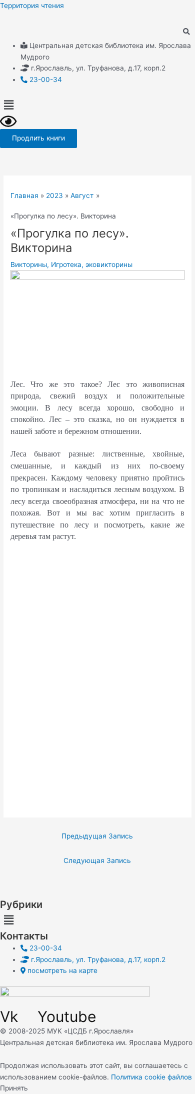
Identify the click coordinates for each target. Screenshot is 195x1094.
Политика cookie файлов (151, 1077)
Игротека (66, 264)
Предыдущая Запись (97, 836)
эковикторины (109, 264)
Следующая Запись (97, 860)
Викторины (28, 264)
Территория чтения (32, 6)
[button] (97, 105)
